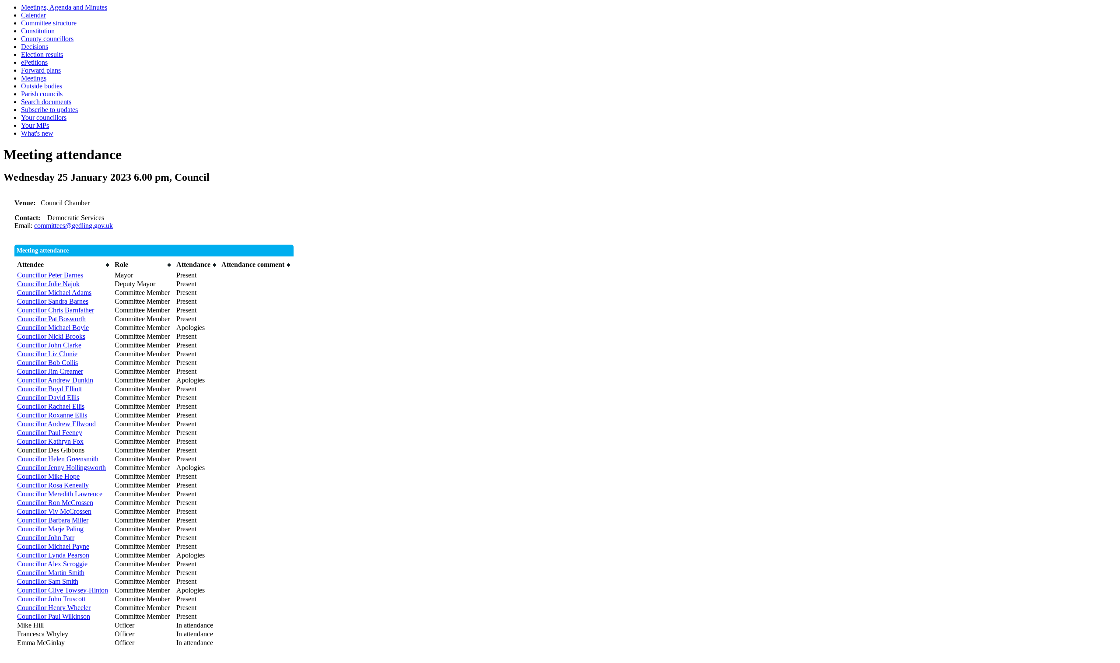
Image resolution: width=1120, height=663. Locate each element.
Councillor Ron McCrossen (55, 502)
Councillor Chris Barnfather (55, 310)
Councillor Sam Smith (47, 581)
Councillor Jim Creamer (50, 371)
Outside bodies (41, 86)
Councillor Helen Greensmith (57, 459)
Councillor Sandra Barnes (52, 301)
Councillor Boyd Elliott (49, 389)
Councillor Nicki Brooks (51, 336)
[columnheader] (63, 265)
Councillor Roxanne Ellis (52, 415)
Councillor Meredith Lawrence (59, 494)
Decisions (34, 46)
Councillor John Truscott (51, 599)
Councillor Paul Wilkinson (53, 616)
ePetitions (34, 62)
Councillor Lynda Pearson (53, 555)
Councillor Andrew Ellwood (56, 424)
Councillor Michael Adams (54, 292)
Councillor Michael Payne (53, 546)
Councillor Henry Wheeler (54, 607)
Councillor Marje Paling (50, 529)
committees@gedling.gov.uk (73, 225)
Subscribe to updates (49, 109)
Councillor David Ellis (48, 397)
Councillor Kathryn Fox (50, 441)
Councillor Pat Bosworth (51, 319)
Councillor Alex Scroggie (52, 564)
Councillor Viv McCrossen (54, 511)
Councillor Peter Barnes (50, 275)
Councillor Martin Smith (50, 572)
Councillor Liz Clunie (47, 354)
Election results (42, 54)
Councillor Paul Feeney (49, 432)
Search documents (46, 101)
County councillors (47, 38)
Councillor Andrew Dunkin (55, 380)
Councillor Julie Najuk (48, 284)
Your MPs (35, 125)
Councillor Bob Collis (47, 362)
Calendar (33, 15)
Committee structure (49, 23)
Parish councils (42, 94)
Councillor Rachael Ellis (50, 406)
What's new (37, 133)
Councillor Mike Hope (48, 476)
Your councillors (43, 117)
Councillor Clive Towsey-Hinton (62, 590)
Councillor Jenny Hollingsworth (61, 467)
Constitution (38, 31)
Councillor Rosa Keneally (53, 485)
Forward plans (41, 70)
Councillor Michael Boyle (53, 327)
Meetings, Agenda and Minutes (64, 7)
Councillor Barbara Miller (52, 520)
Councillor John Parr (45, 537)
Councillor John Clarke (49, 345)
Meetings (33, 78)
